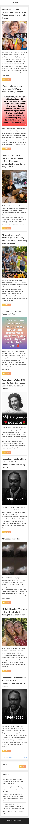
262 (10, 757)
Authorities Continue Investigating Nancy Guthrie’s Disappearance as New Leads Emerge (13, 781)
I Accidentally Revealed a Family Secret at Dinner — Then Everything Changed (12, 89)
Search (5, 764)
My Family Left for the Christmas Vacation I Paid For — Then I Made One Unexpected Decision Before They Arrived (14, 161)
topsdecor (14, 2)
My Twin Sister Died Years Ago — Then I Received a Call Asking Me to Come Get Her (14, 612)
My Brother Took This (11, 539)
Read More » (7, 80)
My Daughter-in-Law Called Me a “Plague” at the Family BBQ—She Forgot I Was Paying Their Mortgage (13, 806)
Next (24, 757)
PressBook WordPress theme (17, 822)
